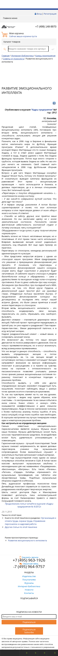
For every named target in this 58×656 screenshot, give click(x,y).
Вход (39, 13)
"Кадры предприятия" (42, 109)
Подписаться (29, 622)
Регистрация (50, 13)
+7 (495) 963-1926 (29, 560)
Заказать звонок (30, 557)
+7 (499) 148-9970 (45, 26)
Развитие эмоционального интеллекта (27, 540)
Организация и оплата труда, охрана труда (30, 519)
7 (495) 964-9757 (30, 566)
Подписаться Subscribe (29, 631)
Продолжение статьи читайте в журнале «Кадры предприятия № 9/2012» (29, 505)
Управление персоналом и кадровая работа (25, 522)
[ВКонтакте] (54, 103)
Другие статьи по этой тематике (21, 527)
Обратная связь (31, 563)
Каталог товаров (12, 41)
